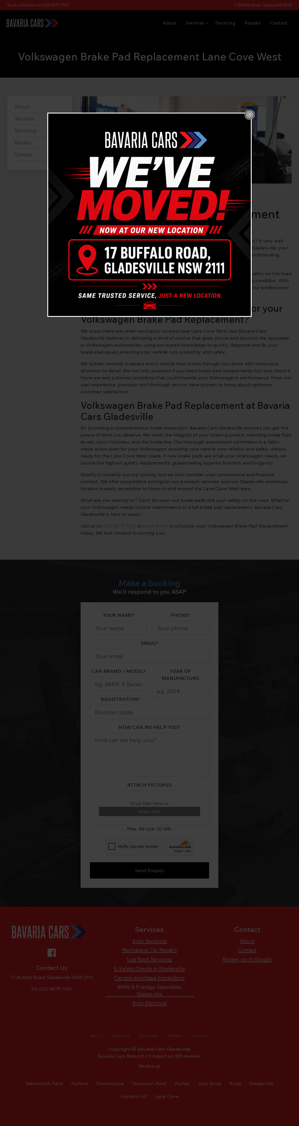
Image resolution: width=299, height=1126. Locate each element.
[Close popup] (249, 114)
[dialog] (149, 215)
